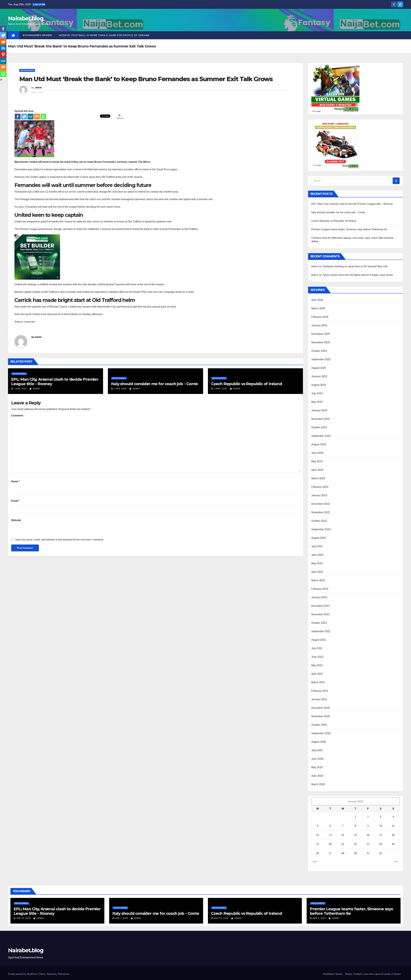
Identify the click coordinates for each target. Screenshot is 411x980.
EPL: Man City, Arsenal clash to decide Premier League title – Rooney (54, 381)
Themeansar (63, 974)
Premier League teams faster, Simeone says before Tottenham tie (349, 229)
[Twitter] (24, 116)
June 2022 (317, 554)
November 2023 (320, 419)
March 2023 (318, 478)
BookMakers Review (37, 35)
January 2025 (319, 376)
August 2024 (318, 385)
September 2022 (321, 529)
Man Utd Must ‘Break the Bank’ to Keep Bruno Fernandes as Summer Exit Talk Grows (146, 79)
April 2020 (317, 775)
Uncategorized (27, 70)
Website (16, 520)
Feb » (396, 862)
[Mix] (37, 116)
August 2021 (318, 639)
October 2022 (319, 521)
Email (15, 500)
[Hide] (1, 80)
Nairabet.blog (25, 18)
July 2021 (317, 648)
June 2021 (317, 656)
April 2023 (317, 470)
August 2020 (318, 741)
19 (317, 844)
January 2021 (319, 699)
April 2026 (317, 300)
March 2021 (318, 682)
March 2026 (318, 308)
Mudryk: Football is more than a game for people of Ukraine (104, 35)
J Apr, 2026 (20, 389)
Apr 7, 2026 (121, 918)
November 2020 (320, 716)
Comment (17, 415)
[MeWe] (30, 116)
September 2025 (321, 359)
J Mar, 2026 (220, 389)
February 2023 (319, 487)
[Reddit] (3, 41)
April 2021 (317, 673)
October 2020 (319, 724)
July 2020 (317, 750)
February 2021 (319, 690)
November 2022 (320, 512)
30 (368, 853)
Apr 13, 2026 (23, 918)
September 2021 (321, 631)
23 (368, 844)
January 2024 (319, 410)
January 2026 (319, 325)
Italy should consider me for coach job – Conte (154, 383)
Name (15, 481)
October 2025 (319, 351)
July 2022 (317, 546)
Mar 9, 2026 (319, 918)
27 (330, 853)
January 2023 (319, 495)
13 (330, 835)
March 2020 (318, 784)
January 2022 (319, 597)
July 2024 (317, 393)
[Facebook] (18, 116)
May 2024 (317, 402)
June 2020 (317, 758)
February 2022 (319, 588)
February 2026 (319, 317)
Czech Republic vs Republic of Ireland (246, 383)
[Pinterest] (3, 54)
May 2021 (317, 665)
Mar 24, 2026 (221, 918)
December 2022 (320, 504)
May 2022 (317, 563)
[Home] (13, 35)
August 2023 (318, 444)
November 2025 (320, 342)
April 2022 (317, 571)
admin (38, 87)
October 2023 (319, 427)
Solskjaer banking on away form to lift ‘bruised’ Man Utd (355, 266)
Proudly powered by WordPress (23, 974)
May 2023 (317, 461)
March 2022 (318, 580)
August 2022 (318, 537)
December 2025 (320, 334)
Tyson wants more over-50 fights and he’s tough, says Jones (358, 275)
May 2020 (317, 767)
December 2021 (320, 605)
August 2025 (318, 368)
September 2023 (321, 436)
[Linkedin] (3, 48)
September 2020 (321, 733)
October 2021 (319, 622)
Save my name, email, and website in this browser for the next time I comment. (59, 539)
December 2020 (320, 707)
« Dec (314, 862)
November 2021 (320, 614)
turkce (314, 266)
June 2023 (317, 453)
